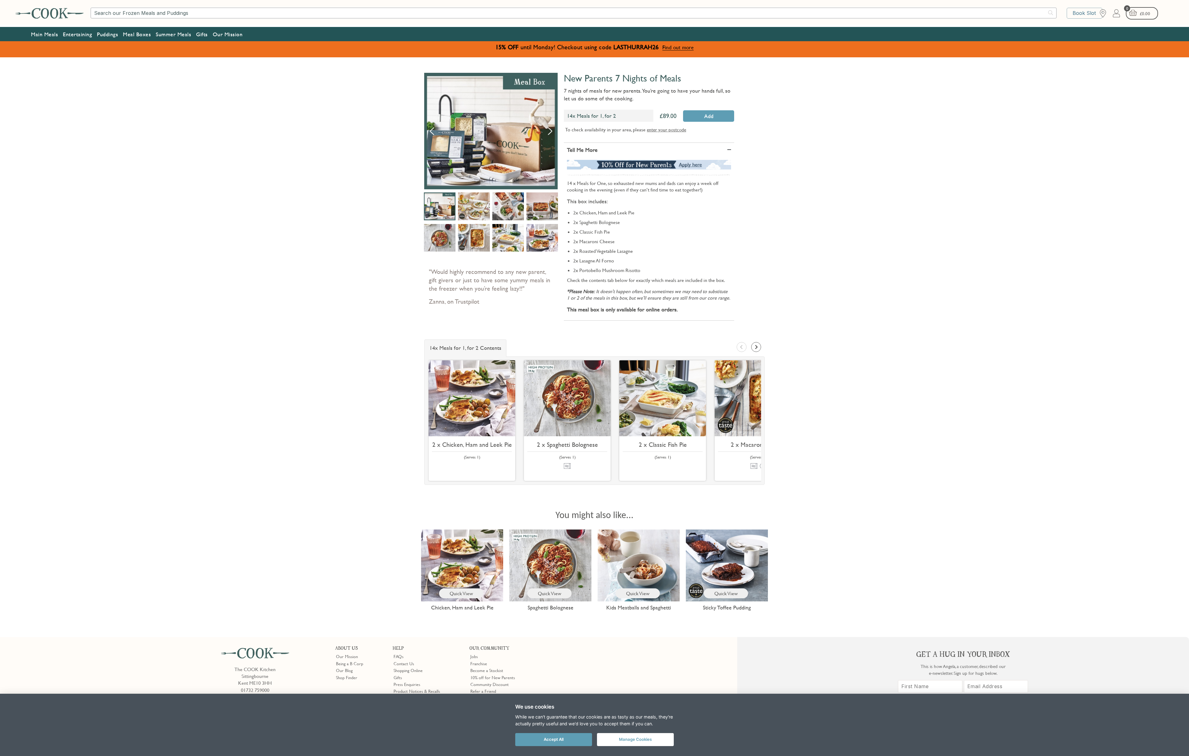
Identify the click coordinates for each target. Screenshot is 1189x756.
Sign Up (636, 276)
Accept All (554, 739)
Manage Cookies (635, 739)
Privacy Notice (625, 303)
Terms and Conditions (666, 303)
